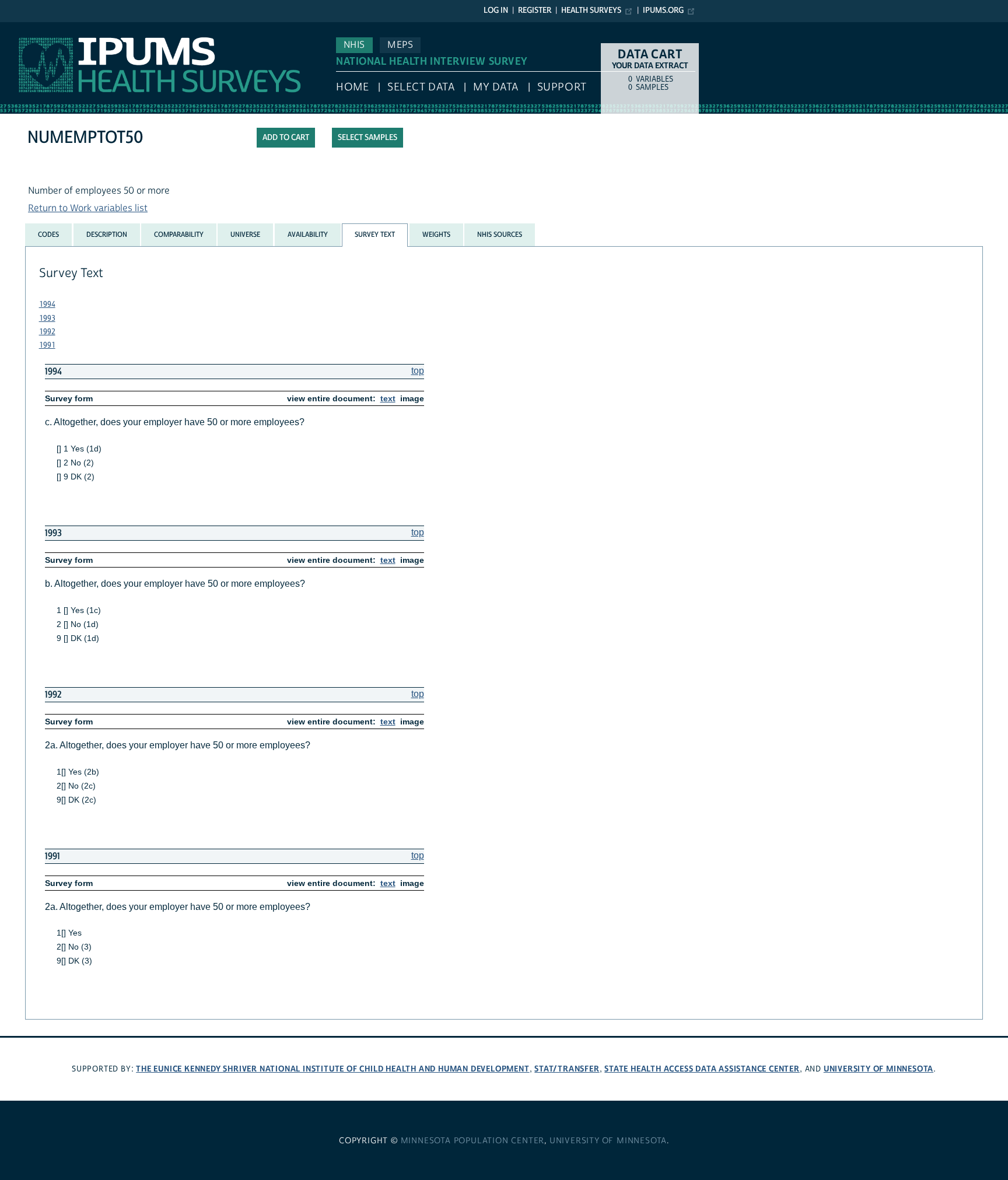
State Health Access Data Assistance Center (702, 1068)
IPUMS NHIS (25, 28)
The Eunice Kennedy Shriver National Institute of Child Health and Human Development (332, 1068)
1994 (47, 304)
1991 (47, 345)
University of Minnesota (878, 1068)
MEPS (400, 45)
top (417, 371)
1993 (47, 318)
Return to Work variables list (88, 208)
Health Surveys (591, 10)
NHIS (354, 45)
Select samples (367, 137)
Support (562, 87)
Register (534, 10)
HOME (352, 87)
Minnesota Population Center (473, 1141)
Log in (496, 10)
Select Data (420, 87)
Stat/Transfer (566, 1068)
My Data (496, 87)
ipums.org (663, 10)
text (388, 398)
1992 (47, 332)
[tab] (48, 234)
